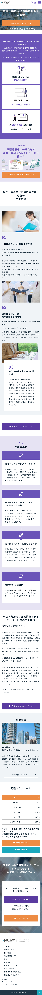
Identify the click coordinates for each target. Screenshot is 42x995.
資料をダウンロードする (22, 23)
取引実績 (7, 953)
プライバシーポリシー (9, 982)
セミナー (7, 959)
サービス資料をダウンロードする (22, 175)
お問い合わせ (35, 2)
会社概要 (5, 979)
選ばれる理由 (9, 949)
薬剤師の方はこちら (11, 975)
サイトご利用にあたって (9, 984)
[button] (39, 2)
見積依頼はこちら (22, 843)
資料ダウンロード (32, 2)
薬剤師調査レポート (11, 956)
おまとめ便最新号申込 (12, 972)
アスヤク (7, 946)
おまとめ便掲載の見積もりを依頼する (21, 29)
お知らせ (7, 962)
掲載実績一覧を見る (19, 774)
